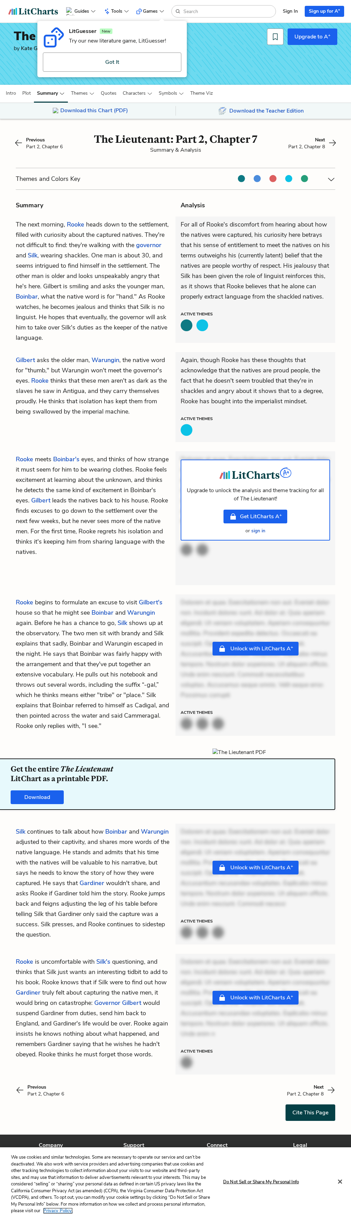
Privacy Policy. (58, 1211)
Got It (112, 62)
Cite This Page (310, 1112)
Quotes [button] (109, 93)
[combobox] (229, 11)
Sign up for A (324, 10)
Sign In (290, 11)
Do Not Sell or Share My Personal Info (261, 1182)
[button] (11, 93)
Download (37, 797)
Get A (261, 516)
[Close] (340, 1181)
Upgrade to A (312, 36)
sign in (258, 530)
